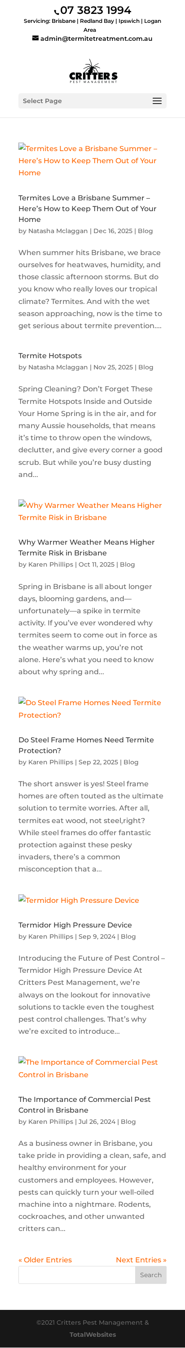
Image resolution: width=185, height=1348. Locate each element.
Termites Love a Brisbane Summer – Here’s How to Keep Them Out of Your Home (87, 209)
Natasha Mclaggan (58, 231)
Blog (145, 231)
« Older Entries (45, 1260)
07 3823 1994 (95, 10)
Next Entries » (141, 1260)
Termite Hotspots (50, 355)
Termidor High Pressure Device (75, 925)
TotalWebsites (93, 1335)
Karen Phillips (50, 564)
